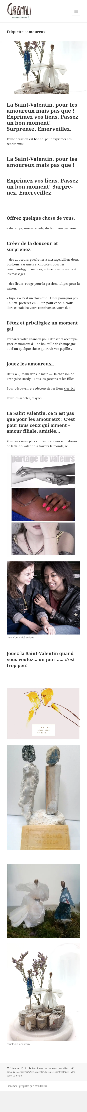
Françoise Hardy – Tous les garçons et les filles (40, 379)
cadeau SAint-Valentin (31, 1072)
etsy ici (37, 398)
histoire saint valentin (57, 1072)
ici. (67, 446)
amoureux (12, 1072)
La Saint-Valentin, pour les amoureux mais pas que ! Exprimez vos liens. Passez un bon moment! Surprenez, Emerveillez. (42, 116)
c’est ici (69, 388)
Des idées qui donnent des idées (50, 1068)
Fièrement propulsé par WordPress (27, 1086)
